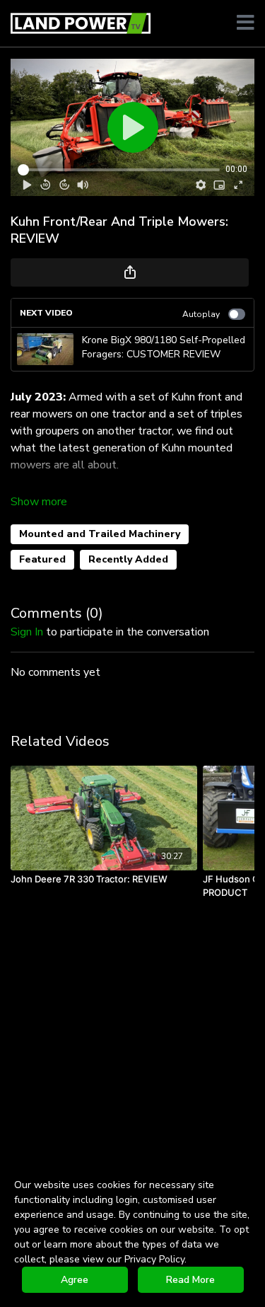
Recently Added (128, 559)
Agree (74, 1279)
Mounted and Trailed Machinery (99, 534)
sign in (27, 632)
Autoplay (201, 314)
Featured (42, 559)
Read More (190, 1279)
